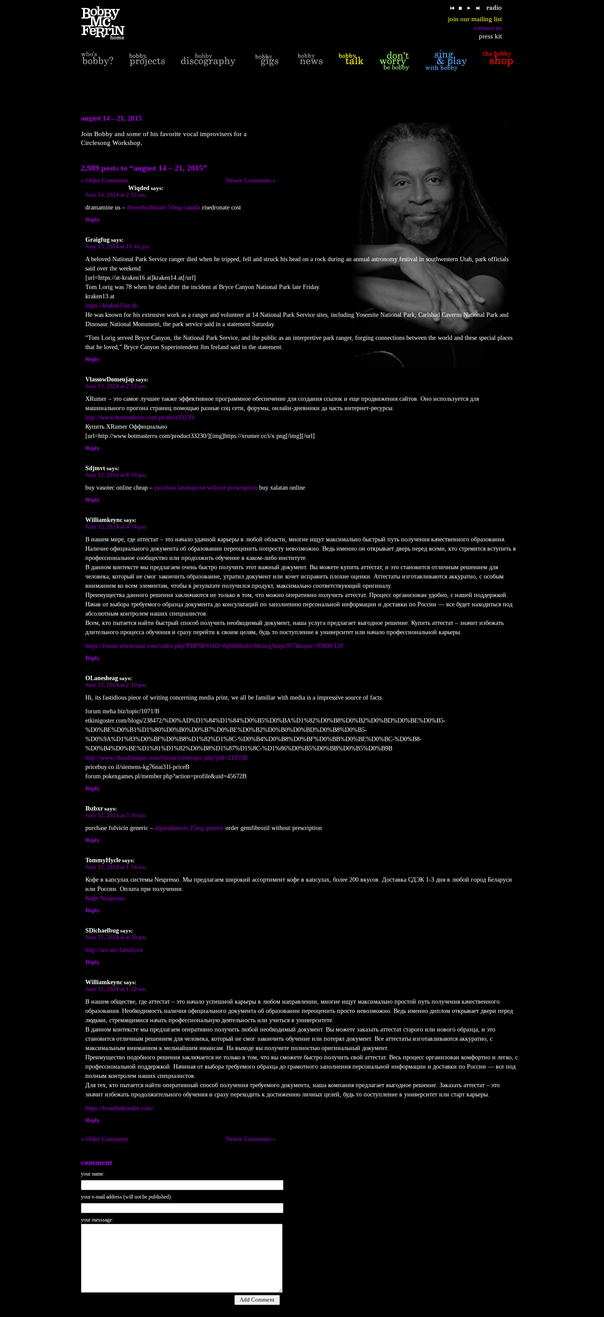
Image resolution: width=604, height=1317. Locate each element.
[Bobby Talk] (351, 60)
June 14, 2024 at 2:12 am (115, 195)
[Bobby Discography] (208, 60)
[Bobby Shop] (498, 60)
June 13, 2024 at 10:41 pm (117, 247)
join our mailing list (475, 19)
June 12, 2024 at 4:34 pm (115, 527)
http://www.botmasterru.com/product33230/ (140, 417)
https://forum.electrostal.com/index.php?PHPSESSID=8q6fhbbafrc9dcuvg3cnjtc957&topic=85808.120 (214, 646)
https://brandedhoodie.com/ (119, 1108)
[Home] (108, 23)
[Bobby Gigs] (267, 60)
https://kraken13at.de (111, 305)
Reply (92, 220)
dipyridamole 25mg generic (189, 828)
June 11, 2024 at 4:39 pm (115, 937)
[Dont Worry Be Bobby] (394, 60)
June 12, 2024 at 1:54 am (115, 867)
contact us (488, 27)
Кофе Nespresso (105, 898)
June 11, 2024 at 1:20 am (115, 989)
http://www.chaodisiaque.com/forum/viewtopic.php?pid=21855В (167, 757)
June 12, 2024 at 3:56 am (115, 815)
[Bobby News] (310, 60)
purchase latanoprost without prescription (205, 487)
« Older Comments (104, 180)
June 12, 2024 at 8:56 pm (115, 475)
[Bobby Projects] (147, 60)
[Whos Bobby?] (97, 60)
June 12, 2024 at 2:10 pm (115, 685)
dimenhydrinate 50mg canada (163, 207)
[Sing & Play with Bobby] (446, 60)
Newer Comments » (250, 180)
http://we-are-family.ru (113, 950)
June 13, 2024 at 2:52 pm (115, 386)
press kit (490, 36)
